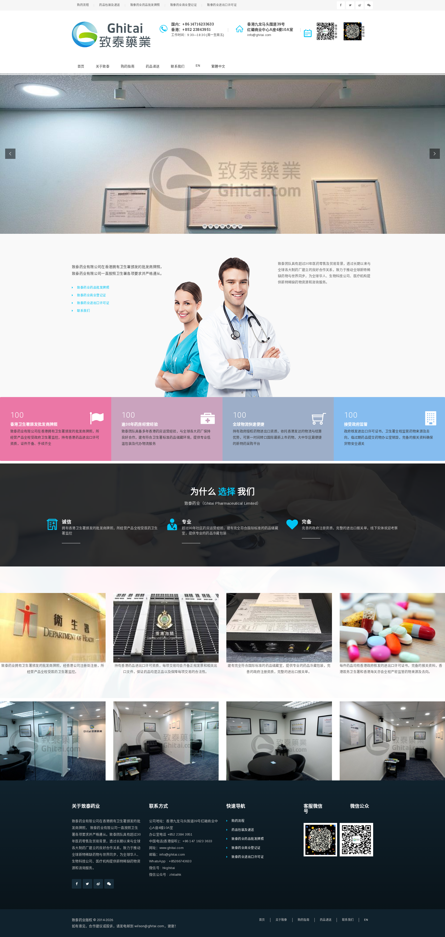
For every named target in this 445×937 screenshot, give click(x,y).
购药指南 (127, 66)
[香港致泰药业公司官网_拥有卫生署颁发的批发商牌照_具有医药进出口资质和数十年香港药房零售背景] (111, 34)
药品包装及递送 (109, 5)
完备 (306, 522)
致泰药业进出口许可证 (222, 5)
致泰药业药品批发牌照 (145, 5)
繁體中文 (218, 66)
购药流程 (83, 5)
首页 (81, 66)
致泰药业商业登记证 (183, 5)
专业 (186, 522)
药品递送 (152, 66)
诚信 (66, 522)
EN (198, 65)
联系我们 (177, 66)
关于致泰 (102, 66)
